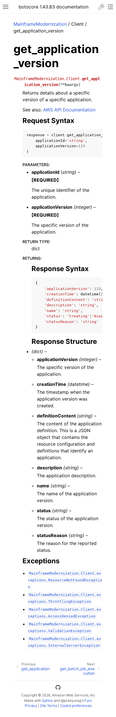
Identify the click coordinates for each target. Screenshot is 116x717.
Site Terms (48, 705)
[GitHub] (58, 688)
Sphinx (47, 700)
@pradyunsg (71, 700)
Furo (88, 700)
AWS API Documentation (69, 110)
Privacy (31, 705)
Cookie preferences (76, 705)
